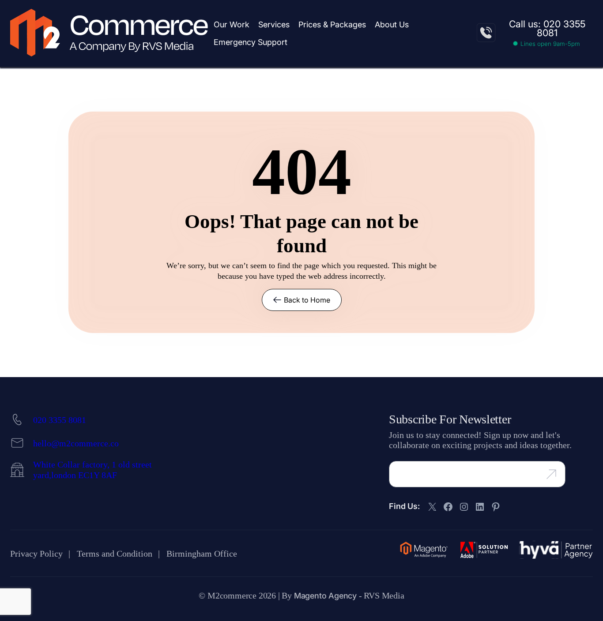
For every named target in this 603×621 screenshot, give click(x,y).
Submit (560, 473)
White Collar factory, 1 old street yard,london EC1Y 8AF (92, 470)
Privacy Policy (36, 553)
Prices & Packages (332, 24)
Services (274, 24)
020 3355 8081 (59, 420)
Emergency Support (250, 42)
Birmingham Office (201, 553)
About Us (392, 24)
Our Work (231, 24)
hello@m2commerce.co (76, 443)
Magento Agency (325, 595)
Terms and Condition (114, 553)
